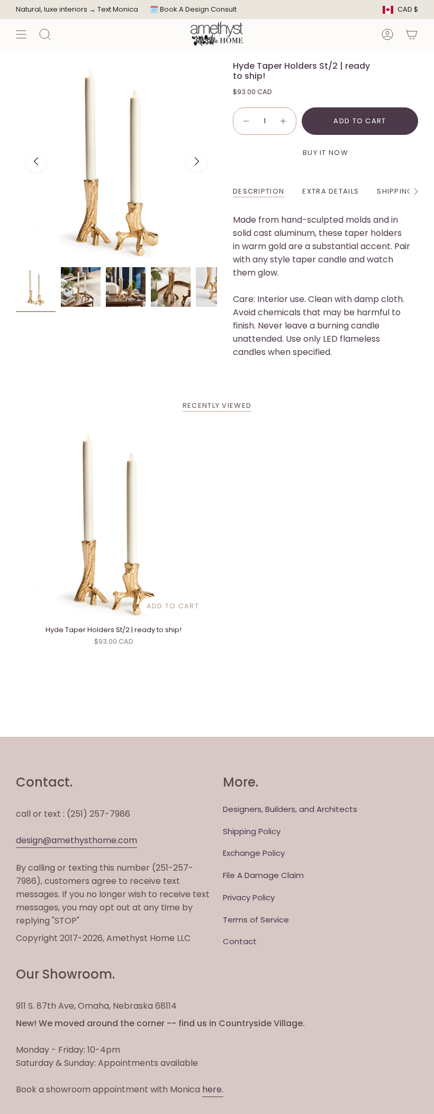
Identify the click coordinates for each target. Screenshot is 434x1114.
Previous (36, 161)
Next (196, 161)
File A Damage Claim (263, 875)
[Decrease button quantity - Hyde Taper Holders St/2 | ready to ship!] (245, 121)
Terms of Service (256, 919)
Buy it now (325, 153)
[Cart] (412, 34)
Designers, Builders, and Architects (290, 809)
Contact (240, 941)
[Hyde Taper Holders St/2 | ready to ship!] (113, 522)
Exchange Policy (254, 853)
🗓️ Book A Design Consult (193, 9)
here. (212, 1089)
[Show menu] (21, 34)
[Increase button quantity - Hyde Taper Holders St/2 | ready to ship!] (283, 121)
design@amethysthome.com (76, 840)
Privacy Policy (249, 897)
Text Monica (117, 9)
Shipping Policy (252, 831)
